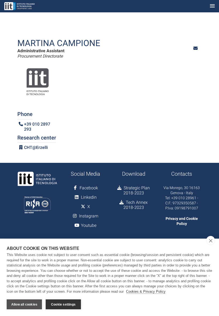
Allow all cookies (24, 304)
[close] (210, 240)
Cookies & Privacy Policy (146, 291)
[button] (195, 48)
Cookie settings (63, 304)
